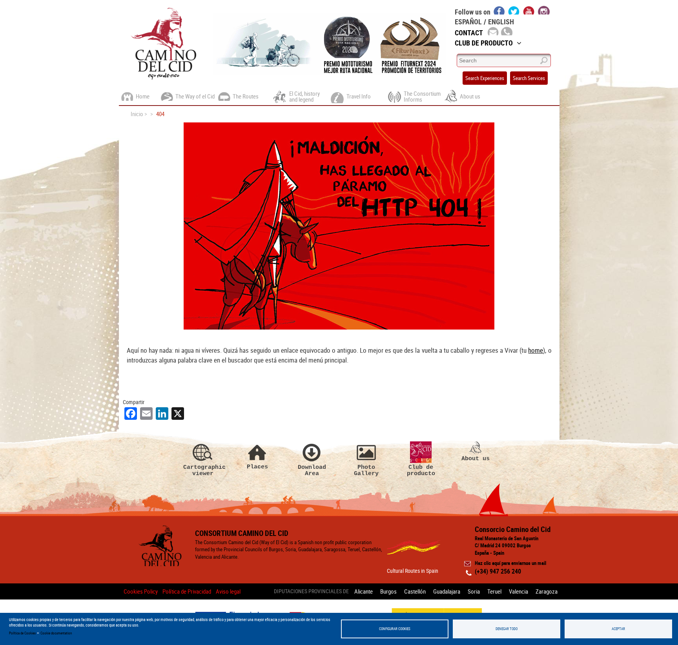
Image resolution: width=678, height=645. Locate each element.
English (501, 21)
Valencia (518, 591)
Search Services (529, 78)
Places (257, 466)
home (535, 350)
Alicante (363, 591)
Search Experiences (484, 78)
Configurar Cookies (394, 629)
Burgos (388, 591)
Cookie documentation (56, 633)
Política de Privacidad (186, 591)
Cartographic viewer (202, 470)
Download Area (312, 470)
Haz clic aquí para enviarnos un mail (510, 563)
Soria (474, 591)
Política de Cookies (22, 633)
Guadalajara (446, 591)
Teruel (494, 591)
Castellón (415, 591)
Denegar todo (507, 629)
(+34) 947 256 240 (498, 571)
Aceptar (618, 629)
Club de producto (421, 470)
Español (468, 21)
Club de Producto (484, 42)
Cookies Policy (141, 591)
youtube (529, 10)
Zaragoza (547, 591)
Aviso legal (228, 591)
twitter (514, 10)
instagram (544, 10)
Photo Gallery (366, 470)
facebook (499, 10)
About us (475, 458)
